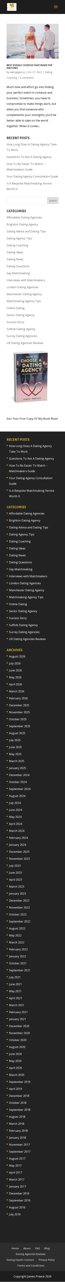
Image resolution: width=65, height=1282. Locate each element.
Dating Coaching (17, 245)
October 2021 (18, 963)
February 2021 (18, 1012)
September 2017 (19, 1152)
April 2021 (15, 998)
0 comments (27, 77)
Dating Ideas (15, 252)
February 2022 (18, 949)
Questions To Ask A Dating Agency (29, 157)
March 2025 (16, 761)
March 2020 (16, 1075)
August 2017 (17, 1158)
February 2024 (18, 838)
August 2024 (17, 796)
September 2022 (19, 921)
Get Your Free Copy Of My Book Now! (32, 419)
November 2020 (19, 1033)
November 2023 (19, 859)
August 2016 (17, 1207)
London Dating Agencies (22, 287)
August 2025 (17, 733)
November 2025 (19, 712)
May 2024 (15, 817)
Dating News (15, 259)
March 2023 (16, 886)
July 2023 (15, 866)
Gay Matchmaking (18, 273)
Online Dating (16, 308)
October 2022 (18, 914)
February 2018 (18, 1131)
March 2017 (16, 1179)
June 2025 (15, 747)
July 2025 (15, 740)
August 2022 (17, 928)
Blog (47, 1248)
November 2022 (19, 907)
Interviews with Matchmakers (26, 280)
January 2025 (17, 768)
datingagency (17, 72)
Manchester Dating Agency (24, 294)
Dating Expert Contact (20, 1259)
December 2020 (19, 1026)
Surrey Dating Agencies (22, 336)
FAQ (37, 1248)
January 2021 (17, 1019)
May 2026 (15, 677)
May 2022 (15, 935)
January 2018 (17, 1138)
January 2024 (17, 845)
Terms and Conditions (30, 1265)
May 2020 (15, 1061)
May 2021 (15, 991)
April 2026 (15, 684)
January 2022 (17, 956)
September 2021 (19, 970)
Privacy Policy (47, 1259)
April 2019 (15, 1089)
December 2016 (19, 1193)
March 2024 (16, 831)
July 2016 (15, 1214)
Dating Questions (18, 266)
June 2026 (15, 670)
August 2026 (17, 656)
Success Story (15, 322)
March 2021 (16, 1005)
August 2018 (17, 1117)
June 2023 (15, 873)
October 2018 (18, 1103)
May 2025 (15, 754)
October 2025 (18, 719)
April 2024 (15, 824)
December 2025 (19, 705)
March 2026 (16, 691)
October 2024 (18, 782)
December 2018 (19, 1096)
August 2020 (17, 1047)
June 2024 (15, 810)
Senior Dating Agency (21, 315)
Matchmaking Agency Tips (24, 301)
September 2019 (19, 1082)
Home (15, 1248)
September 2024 (19, 789)
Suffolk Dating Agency (21, 329)
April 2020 (15, 1068)
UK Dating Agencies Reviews (25, 343)
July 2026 (15, 663)
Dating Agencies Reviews (30, 1254)
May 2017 (15, 1165)
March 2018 (16, 1124)
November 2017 (19, 1145)
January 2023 (17, 893)
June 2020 (15, 1054)
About (27, 1248)
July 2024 (15, 803)
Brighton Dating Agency (22, 224)
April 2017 (15, 1172)
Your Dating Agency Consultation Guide (32, 176)
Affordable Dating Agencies (24, 217)
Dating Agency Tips (19, 238)
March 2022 (16, 942)
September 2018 (19, 1110)
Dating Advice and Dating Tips (26, 231)
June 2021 (15, 984)
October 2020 (18, 1040)
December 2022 (19, 900)
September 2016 (19, 1200)
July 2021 (15, 977)
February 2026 (18, 698)
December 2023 (19, 852)
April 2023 (15, 880)
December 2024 (19, 775)
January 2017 (17, 1186)
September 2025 (19, 726)
